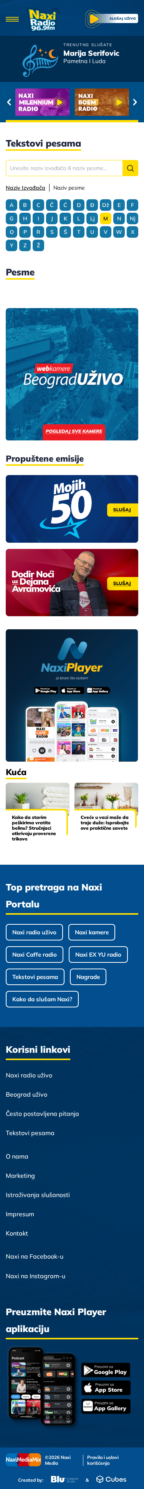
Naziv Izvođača (25, 187)
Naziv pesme (69, 187)
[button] (130, 168)
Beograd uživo (26, 1094)
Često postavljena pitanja (42, 1113)
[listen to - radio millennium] (42, 102)
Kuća (16, 772)
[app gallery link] (106, 1407)
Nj (132, 218)
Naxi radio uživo (34, 932)
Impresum (20, 1214)
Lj (92, 218)
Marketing (20, 1175)
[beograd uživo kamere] (72, 375)
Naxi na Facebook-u (34, 1256)
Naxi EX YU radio (98, 954)
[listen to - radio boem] (101, 102)
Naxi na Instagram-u (35, 1276)
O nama (17, 1156)
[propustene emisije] (72, 509)
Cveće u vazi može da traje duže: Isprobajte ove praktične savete (105, 822)
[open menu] (12, 20)
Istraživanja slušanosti (38, 1195)
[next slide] (135, 102)
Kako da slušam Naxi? (42, 999)
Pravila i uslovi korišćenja (103, 1460)
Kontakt (17, 1233)
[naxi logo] (43, 20)
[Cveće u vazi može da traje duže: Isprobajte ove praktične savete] (106, 799)
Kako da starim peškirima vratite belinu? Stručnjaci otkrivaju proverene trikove (34, 828)
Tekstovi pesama (35, 976)
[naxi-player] (72, 696)
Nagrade (88, 976)
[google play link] (106, 1371)
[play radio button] (111, 20)
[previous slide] (9, 102)
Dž (105, 205)
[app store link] (106, 1389)
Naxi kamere (92, 932)
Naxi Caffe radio (34, 954)
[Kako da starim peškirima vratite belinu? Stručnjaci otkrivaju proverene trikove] (38, 799)
